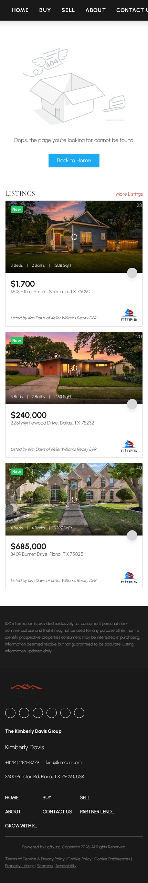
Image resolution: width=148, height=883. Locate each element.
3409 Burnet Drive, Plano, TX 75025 (47, 554)
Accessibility (65, 865)
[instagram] (51, 713)
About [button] (95, 10)
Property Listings (19, 865)
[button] (24, 797)
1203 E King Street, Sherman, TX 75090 (50, 292)
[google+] (79, 713)
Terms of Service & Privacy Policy (35, 859)
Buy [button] (45, 10)
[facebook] (10, 713)
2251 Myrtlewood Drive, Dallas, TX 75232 (52, 423)
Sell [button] (68, 10)
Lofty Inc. (53, 847)
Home (20, 10)
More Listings (129, 194)
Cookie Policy (79, 859)
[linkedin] (24, 713)
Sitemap (45, 865)
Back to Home (74, 160)
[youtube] (65, 713)
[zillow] (38, 713)
